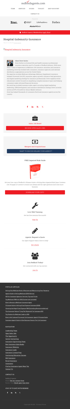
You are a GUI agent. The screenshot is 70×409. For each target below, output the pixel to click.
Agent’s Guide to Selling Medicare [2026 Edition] (19, 293)
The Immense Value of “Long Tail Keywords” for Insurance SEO (24, 311)
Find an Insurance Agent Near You (17, 366)
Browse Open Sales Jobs (35, 128)
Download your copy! (35, 192)
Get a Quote (35, 245)
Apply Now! (46, 32)
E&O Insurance (10, 358)
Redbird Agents (35, 2)
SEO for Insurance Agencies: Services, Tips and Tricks (21, 296)
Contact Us (9, 369)
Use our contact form (17, 381)
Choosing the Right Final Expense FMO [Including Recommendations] (26, 308)
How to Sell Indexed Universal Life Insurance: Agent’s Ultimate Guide (26, 317)
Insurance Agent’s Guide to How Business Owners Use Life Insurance (25, 320)
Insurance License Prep (13, 353)
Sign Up (35, 219)
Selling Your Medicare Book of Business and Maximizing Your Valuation (27, 290)
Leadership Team (11, 331)
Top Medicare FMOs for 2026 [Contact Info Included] (20, 299)
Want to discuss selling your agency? (36, 151)
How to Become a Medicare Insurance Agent (18, 302)
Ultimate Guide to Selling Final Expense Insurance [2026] (22, 305)
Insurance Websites (12, 347)
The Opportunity (11, 336)
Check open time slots (21, 383)
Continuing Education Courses (15, 355)
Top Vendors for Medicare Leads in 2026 (17, 314)
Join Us (35, 270)
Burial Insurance (11, 361)
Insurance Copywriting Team (15, 342)
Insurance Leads (11, 350)
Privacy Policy (41, 404)
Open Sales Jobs (10, 333)
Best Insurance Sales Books (14, 344)
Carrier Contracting (12, 339)
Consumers (9, 363)
